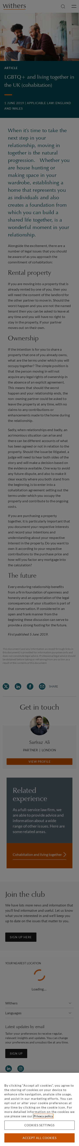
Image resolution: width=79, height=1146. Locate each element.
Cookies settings (39, 1125)
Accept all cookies (40, 1138)
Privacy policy (43, 1116)
